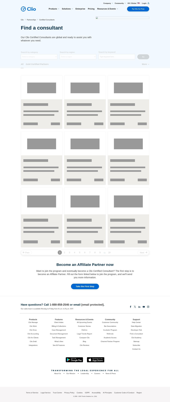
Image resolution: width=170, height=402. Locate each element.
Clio (22, 20)
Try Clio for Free (138, 9)
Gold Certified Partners (37, 64)
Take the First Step (85, 286)
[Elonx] (135, 307)
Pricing (91, 9)
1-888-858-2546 (59, 304)
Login (144, 3)
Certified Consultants (47, 20)
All (22, 64)
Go (143, 57)
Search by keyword (107, 52)
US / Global (132, 3)
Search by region (67, 52)
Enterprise (80, 9)
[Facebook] (131, 307)
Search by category (29, 52)
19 (109, 252)
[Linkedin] (139, 307)
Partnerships (31, 20)
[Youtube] (144, 307)
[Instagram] (148, 307)
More (144, 64)
